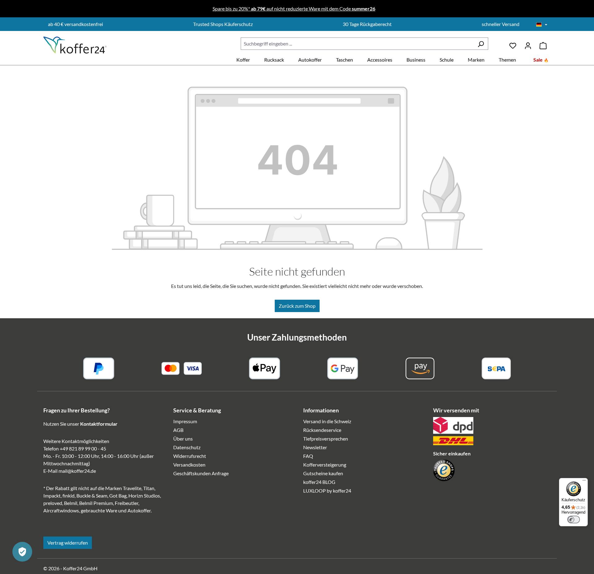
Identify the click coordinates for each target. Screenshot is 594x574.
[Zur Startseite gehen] (75, 45)
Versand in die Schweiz (327, 421)
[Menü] (584, 481)
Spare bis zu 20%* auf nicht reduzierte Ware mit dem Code (294, 8)
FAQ (308, 456)
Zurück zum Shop (297, 306)
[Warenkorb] (543, 43)
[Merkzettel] (512, 43)
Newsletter (315, 447)
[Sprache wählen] (541, 25)
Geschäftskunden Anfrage (201, 473)
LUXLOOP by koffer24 (327, 491)
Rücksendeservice (322, 430)
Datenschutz (186, 447)
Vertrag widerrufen (67, 543)
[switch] (573, 519)
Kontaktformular (99, 424)
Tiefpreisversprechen (325, 438)
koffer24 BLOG (319, 482)
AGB (178, 430)
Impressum (185, 421)
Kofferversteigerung (324, 464)
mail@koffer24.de (77, 471)
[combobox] (357, 43)
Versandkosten (189, 464)
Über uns (183, 438)
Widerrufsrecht (189, 456)
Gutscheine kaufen (323, 473)
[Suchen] (480, 43)
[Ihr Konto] (528, 43)
